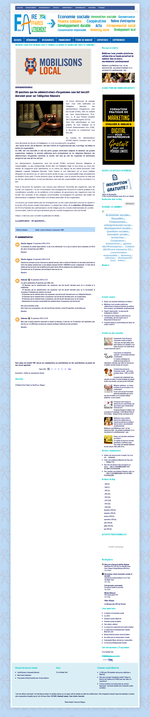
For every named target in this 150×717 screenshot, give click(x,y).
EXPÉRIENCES (80, 8)
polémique (110, 258)
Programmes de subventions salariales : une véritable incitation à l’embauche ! (124, 354)
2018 (106, 484)
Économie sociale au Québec (112, 621)
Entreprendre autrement (113, 585)
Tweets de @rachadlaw (109, 194)
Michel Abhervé (109, 593)
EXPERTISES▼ (67, 8)
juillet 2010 (107, 526)
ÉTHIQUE (101, 8)
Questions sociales (117, 231)
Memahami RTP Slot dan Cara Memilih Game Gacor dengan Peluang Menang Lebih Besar (117, 567)
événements (113, 243)
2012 (106, 500)
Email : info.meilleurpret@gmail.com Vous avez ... (118, 461)
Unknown (25, 230)
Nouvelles (117, 218)
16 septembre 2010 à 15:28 (41, 259)
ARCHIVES (92, 8)
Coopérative (117, 240)
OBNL (62, 230)
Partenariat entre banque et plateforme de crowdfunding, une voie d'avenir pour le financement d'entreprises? (117, 317)
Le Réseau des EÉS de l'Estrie (115, 604)
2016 (106, 487)
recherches (117, 237)
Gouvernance (56, 230)
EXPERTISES (102, 39)
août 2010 (107, 522)
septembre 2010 (109, 519)
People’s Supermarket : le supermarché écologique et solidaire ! (116, 312)
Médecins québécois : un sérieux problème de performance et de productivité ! (123, 387)
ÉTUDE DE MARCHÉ (83, 39)
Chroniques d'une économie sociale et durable (118, 575)
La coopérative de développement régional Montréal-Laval (117, 630)
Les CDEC (107, 615)
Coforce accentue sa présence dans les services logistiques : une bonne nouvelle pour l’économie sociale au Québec (116, 685)
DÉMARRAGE (31, 39)
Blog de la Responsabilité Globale (116, 564)
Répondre (24, 252)
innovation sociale (117, 234)
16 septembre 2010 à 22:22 (39, 279)
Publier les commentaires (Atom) (34, 373)
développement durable (117, 228)
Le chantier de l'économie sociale (114, 613)
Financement (117, 221)
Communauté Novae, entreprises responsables (118, 640)
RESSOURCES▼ (44, 8)
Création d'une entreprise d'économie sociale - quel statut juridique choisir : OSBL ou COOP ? (124, 372)
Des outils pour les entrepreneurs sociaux (116, 637)
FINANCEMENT (31, 8)
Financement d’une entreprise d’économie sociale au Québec (123, 339)
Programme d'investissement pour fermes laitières (33, 678)
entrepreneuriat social (117, 225)
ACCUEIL (20, 8)
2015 (106, 490)
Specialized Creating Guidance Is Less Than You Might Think (117, 579)
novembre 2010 (109, 513)
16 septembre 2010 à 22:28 (39, 318)
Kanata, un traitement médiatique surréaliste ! (118, 301)
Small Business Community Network (28, 672)
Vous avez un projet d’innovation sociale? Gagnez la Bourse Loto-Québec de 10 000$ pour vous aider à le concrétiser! (115, 679)
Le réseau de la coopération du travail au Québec (119, 627)
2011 (106, 503)
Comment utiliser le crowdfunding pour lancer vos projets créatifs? (119, 323)
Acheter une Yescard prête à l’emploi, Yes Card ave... (118, 456)
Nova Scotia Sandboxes (24, 675)
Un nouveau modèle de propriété (113, 587)
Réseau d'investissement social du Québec (117, 634)
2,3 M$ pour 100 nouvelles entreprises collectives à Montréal (115, 673)
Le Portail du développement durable (115, 642)
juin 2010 (107, 529)
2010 (106, 507)
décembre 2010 (109, 510)
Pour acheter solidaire (111, 624)
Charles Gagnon (26, 243)
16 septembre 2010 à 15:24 (41, 243)
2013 (106, 497)
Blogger (82, 702)
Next (69, 369)
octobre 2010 (108, 516)
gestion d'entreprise (46, 230)
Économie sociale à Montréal (112, 618)
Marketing (126, 255)
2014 (106, 494)
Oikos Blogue (109, 600)
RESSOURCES (48, 39)
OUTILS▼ (56, 8)
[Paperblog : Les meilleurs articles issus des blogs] (108, 661)
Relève (121, 260)
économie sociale (117, 215)
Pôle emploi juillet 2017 (111, 595)
